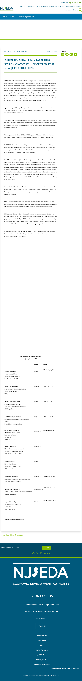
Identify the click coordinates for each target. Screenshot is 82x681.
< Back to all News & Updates (12, 535)
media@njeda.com (26, 16)
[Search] (80, 10)
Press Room (41, 640)
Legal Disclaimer (42, 655)
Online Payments (42, 650)
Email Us (43, 626)
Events (42, 645)
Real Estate (68, 10)
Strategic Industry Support (73, 6)
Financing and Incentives (56, 6)
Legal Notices (31, 6)
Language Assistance (42, 664)
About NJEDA (42, 636)
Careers (75, 10)
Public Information (42, 6)
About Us (22, 6)
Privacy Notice (41, 660)
